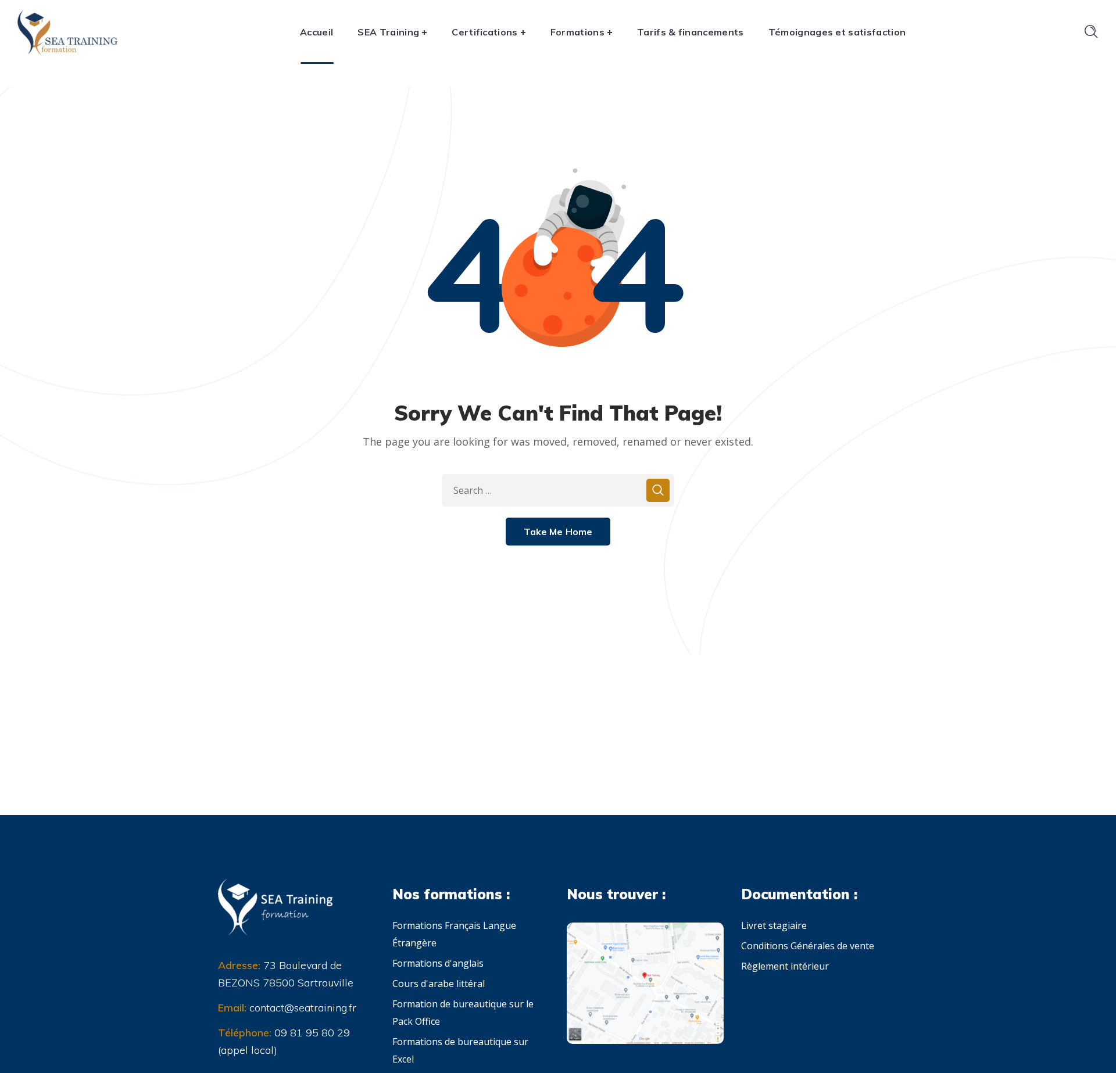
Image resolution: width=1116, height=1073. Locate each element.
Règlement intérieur (785, 966)
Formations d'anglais (438, 963)
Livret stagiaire (774, 925)
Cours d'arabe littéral (438, 983)
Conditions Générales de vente (807, 945)
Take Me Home (558, 531)
